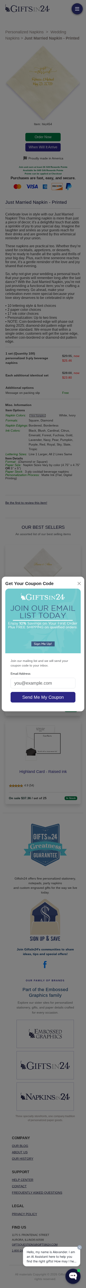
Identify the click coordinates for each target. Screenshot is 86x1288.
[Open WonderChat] (73, 1276)
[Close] (79, 583)
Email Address (20, 673)
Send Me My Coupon (43, 697)
